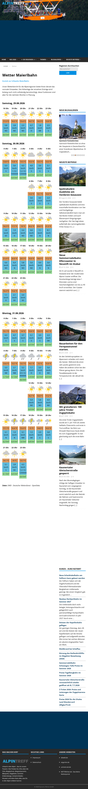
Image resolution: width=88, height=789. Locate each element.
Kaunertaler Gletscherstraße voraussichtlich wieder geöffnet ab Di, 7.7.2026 (71, 682)
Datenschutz (37, 762)
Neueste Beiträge (72, 60)
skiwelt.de (64, 758)
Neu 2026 (13, 60)
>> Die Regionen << (28, 60)
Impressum (36, 758)
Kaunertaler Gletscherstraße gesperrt (68, 470)
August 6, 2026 (66, 198)
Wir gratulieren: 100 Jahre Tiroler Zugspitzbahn (70, 409)
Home (4, 60)
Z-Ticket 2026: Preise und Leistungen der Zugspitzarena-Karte (72, 692)
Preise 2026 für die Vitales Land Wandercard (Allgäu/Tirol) (70, 702)
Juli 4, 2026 (64, 353)
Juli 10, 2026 (65, 267)
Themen (43, 60)
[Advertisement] (45, 38)
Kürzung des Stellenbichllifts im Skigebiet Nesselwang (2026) (71, 656)
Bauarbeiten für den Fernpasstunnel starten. (70, 346)
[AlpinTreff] (44, 19)
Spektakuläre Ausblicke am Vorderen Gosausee (70, 191)
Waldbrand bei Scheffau (69, 649)
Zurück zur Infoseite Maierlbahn (15, 81)
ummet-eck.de (66, 767)
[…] (73, 227)
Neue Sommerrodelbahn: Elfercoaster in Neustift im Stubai (70, 259)
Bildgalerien (56, 60)
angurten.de (65, 762)
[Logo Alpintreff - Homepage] (15, 764)
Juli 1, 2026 (64, 416)
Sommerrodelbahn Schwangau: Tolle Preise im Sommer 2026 (71, 666)
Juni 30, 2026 (65, 477)
